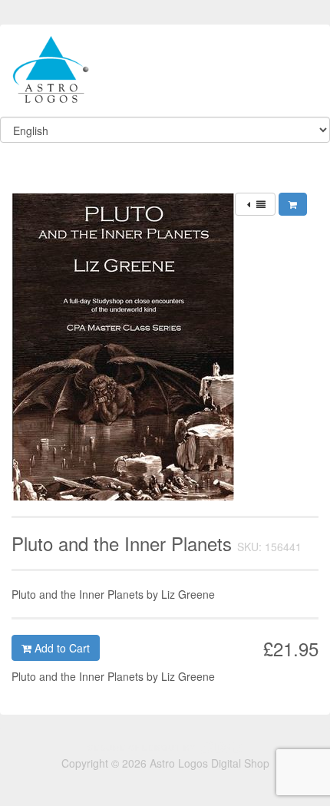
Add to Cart (60, 648)
